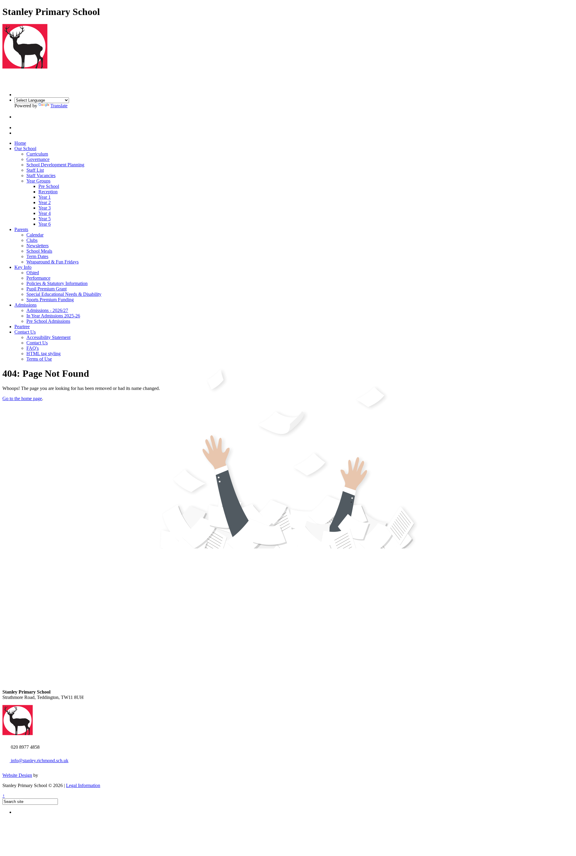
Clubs (32, 240)
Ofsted (32, 272)
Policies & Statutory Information (57, 283)
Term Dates (37, 256)
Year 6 (44, 224)
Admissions (25, 305)
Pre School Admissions (48, 321)
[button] (19, 116)
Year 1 (44, 197)
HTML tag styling (43, 353)
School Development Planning (55, 164)
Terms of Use (39, 358)
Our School (25, 148)
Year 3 (44, 207)
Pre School (48, 186)
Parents (21, 229)
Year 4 (44, 213)
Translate (59, 105)
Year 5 (44, 218)
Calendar (35, 234)
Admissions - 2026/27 (47, 310)
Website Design (17, 775)
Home (20, 143)
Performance (38, 278)
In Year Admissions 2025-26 (53, 315)
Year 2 (44, 202)
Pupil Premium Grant (46, 288)
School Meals (39, 251)
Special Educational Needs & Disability (63, 294)
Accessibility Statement (48, 337)
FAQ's (32, 348)
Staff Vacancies (41, 175)
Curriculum (37, 153)
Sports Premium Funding (50, 299)
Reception (48, 191)
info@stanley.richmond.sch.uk (39, 760)
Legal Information (83, 785)
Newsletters (37, 245)
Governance (38, 159)
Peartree (22, 326)
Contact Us (25, 331)
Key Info (23, 267)
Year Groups (38, 180)
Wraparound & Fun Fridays (52, 261)
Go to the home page (22, 398)
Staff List (35, 170)
